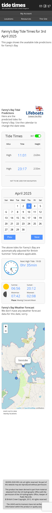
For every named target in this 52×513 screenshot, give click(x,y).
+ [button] (6, 326)
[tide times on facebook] (44, 6)
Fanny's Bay (23, 360)
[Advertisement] (26, 75)
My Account (26, 13)
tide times (13, 5)
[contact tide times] (40, 6)
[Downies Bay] (16, 378)
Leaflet (18, 408)
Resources (26, 18)
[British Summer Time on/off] (38, 136)
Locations (8, 18)
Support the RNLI (35, 116)
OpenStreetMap (29, 408)
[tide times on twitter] (49, 6)
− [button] (6, 331)
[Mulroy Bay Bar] (44, 329)
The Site (43, 18)
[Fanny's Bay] (23, 366)
